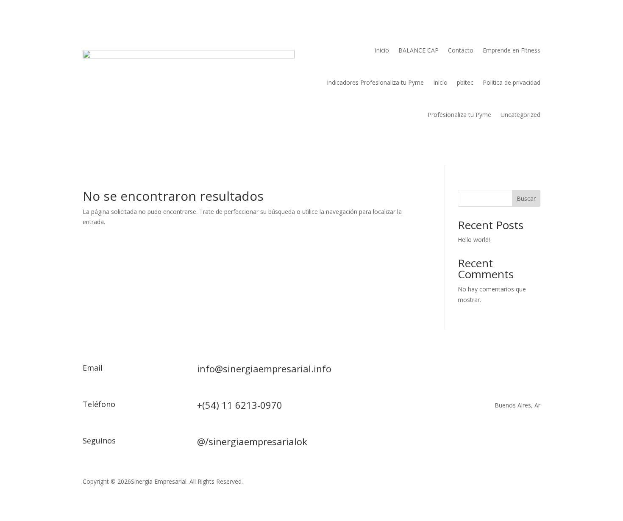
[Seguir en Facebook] (466, 443)
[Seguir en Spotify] (533, 443)
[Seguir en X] (483, 443)
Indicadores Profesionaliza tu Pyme (375, 82)
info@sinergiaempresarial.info (264, 368)
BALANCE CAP (418, 50)
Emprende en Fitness (511, 50)
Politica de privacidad (511, 82)
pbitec (465, 82)
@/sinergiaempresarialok (252, 441)
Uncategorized (520, 115)
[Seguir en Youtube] (516, 443)
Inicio (382, 50)
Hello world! (474, 240)
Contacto (460, 50)
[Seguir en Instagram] (499, 443)
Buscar (526, 198)
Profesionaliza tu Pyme (459, 115)
